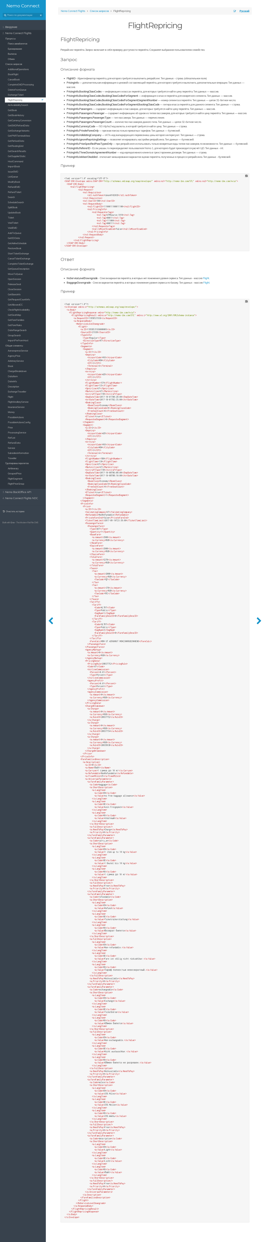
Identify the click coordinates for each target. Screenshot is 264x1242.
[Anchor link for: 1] (96, 69)
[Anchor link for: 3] (76, 259)
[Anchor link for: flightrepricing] (102, 39)
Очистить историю (14, 511)
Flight (206, 278)
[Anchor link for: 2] (76, 165)
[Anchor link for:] (79, 59)
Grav (13, 522)
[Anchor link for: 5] (76, 291)
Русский (244, 11)
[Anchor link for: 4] (96, 269)
